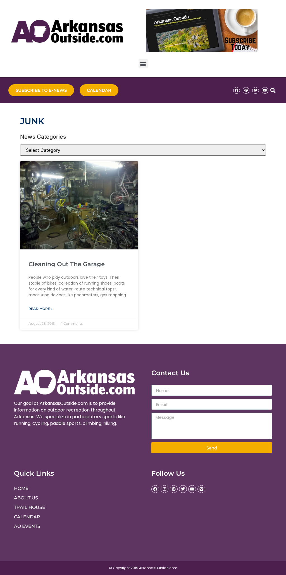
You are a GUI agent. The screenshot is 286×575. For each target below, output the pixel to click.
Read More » (40, 309)
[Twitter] (255, 90)
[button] (143, 63)
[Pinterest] (246, 90)
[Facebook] (236, 90)
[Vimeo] (201, 489)
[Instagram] (164, 489)
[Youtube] (265, 90)
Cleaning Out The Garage (66, 264)
